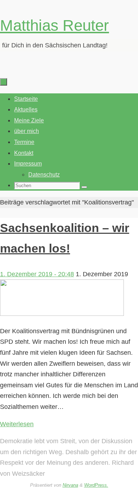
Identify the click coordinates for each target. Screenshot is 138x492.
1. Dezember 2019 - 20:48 (37, 274)
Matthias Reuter (54, 25)
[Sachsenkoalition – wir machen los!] (62, 313)
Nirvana (70, 485)
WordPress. (96, 485)
